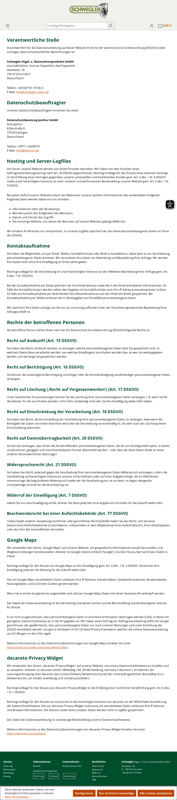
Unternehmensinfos (72, 766)
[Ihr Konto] (152, 25)
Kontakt (36, 766)
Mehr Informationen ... (18, 796)
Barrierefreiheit (99, 776)
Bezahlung (8, 772)
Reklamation (9, 769)
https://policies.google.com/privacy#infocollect (37, 647)
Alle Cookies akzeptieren (156, 793)
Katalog (7, 776)
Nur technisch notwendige (116, 793)
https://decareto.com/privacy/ (26, 733)
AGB (94, 779)
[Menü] (7, 25)
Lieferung (8, 766)
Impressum (97, 769)
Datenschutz (98, 766)
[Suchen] (110, 25)
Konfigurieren (84, 793)
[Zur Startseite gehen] (88, 10)
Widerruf (96, 772)
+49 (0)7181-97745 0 (132, 772)
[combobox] (75, 25)
